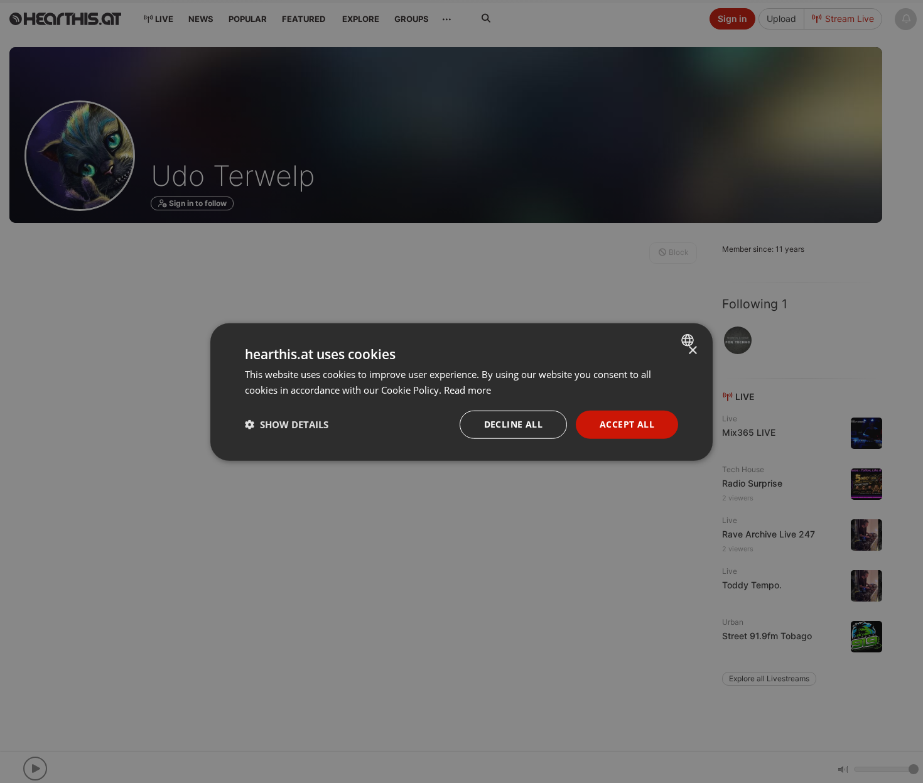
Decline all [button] (513, 423)
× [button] (692, 350)
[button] (286, 424)
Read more (467, 389)
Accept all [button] (627, 423)
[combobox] (689, 339)
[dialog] (461, 391)
